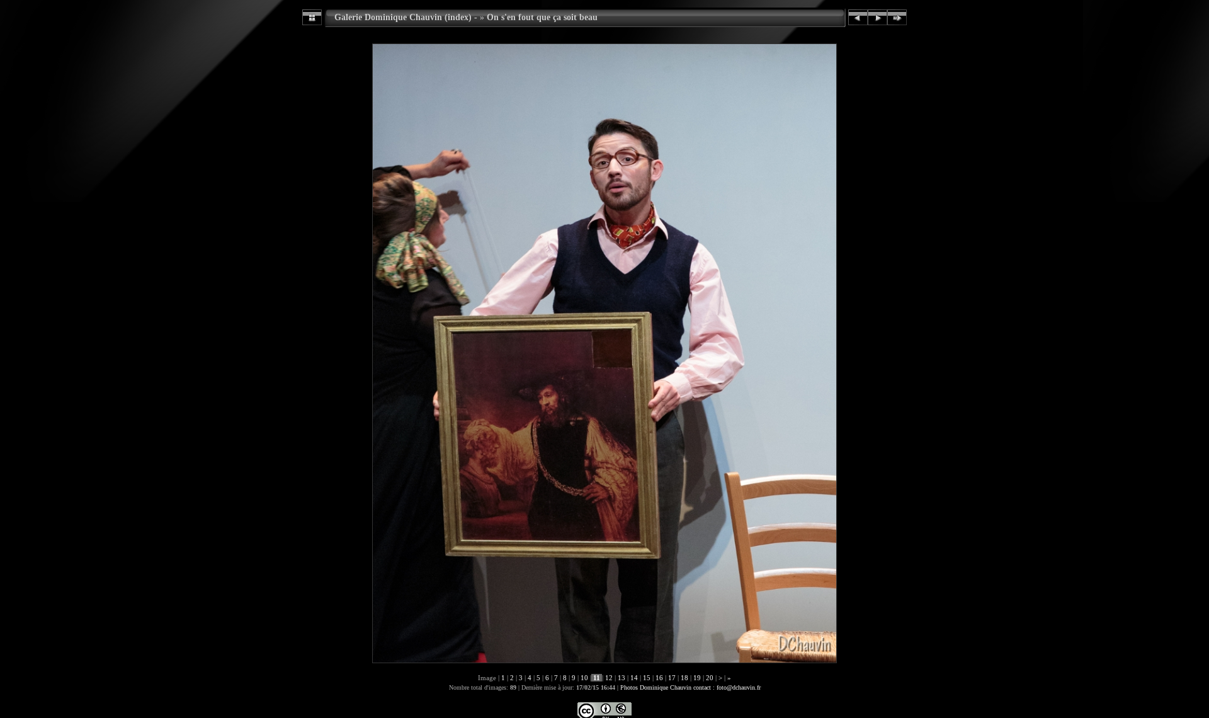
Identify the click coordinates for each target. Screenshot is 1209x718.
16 (659, 677)
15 (646, 677)
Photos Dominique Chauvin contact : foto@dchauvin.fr (690, 687)
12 (609, 677)
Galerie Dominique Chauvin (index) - (405, 17)
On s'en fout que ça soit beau (542, 17)
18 (684, 677)
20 (709, 677)
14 (634, 677)
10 (584, 677)
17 (672, 677)
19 (697, 677)
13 (621, 677)
